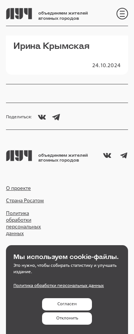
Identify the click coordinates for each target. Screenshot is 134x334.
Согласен (67, 304)
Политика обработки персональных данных (23, 223)
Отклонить (67, 318)
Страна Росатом (25, 200)
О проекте (18, 188)
